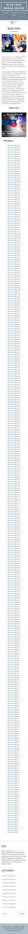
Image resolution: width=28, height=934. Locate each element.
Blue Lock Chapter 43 (13, 753)
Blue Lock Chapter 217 (14, 423)
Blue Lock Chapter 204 (14, 447)
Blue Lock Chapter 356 (14, 149)
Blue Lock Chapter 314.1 (14, 238)
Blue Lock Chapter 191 (14, 472)
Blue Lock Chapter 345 (14, 171)
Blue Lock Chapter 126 (14, 593)
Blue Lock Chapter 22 (13, 793)
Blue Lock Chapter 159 (14, 531)
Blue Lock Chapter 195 (14, 464)
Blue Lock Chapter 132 (14, 582)
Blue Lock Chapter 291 (14, 283)
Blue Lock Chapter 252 (14, 358)
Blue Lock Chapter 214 (14, 429)
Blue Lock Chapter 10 (13, 815)
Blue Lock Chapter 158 (14, 533)
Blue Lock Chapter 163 (14, 524)
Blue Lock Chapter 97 (13, 647)
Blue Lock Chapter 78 (13, 683)
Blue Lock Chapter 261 (14, 341)
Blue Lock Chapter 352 (14, 156)
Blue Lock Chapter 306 (14, 255)
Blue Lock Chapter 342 (14, 177)
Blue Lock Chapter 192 (14, 470)
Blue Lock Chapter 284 (14, 298)
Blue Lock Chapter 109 (14, 625)
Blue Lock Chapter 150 (14, 548)
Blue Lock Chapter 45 (13, 750)
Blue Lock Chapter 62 (13, 716)
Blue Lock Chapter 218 (14, 421)
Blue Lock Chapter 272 (14, 320)
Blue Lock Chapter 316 (14, 233)
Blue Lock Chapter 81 (13, 677)
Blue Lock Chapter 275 (14, 315)
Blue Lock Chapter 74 (13, 692)
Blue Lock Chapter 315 (14, 235)
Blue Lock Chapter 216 (14, 425)
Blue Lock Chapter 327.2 (14, 208)
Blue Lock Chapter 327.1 (14, 210)
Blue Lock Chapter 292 (14, 281)
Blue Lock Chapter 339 (14, 186)
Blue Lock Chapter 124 (14, 597)
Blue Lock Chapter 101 (14, 640)
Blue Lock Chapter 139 (14, 569)
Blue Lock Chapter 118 (14, 608)
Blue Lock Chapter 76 (13, 688)
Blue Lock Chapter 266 (14, 332)
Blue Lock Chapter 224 (14, 410)
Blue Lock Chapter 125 (14, 595)
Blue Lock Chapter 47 (13, 746)
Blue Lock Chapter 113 (14, 617)
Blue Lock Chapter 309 (14, 249)
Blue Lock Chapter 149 (14, 550)
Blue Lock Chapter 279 (14, 307)
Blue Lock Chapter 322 (14, 221)
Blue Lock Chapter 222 (14, 414)
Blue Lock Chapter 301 (14, 264)
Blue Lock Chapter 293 (14, 279)
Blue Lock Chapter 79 (13, 681)
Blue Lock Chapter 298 (14, 270)
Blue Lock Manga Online (14, 6)
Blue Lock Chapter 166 (14, 518)
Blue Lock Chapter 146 (14, 556)
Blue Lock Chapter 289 (14, 287)
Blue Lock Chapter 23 (13, 791)
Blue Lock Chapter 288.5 (14, 289)
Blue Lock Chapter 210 (14, 436)
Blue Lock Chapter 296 (14, 274)
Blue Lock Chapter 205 (14, 445)
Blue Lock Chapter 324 (14, 218)
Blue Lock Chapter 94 (13, 653)
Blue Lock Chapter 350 (14, 160)
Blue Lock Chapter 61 (13, 718)
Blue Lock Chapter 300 (14, 266)
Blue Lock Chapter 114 (14, 615)
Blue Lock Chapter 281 (14, 304)
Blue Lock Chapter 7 (13, 821)
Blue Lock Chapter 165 (14, 520)
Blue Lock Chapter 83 (13, 673)
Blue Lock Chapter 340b (14, 182)
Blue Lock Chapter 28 (13, 781)
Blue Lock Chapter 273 (14, 319)
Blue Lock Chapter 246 (14, 369)
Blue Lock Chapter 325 (14, 216)
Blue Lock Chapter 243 (14, 375)
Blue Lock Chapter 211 (14, 434)
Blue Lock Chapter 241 (14, 378)
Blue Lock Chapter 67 (13, 707)
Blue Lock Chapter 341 (14, 179)
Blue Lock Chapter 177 (14, 498)
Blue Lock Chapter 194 (14, 466)
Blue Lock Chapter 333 (14, 197)
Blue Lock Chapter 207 (14, 442)
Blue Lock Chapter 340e (14, 180)
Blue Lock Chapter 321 (14, 223)
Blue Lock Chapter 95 (13, 651)
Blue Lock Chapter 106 (14, 630)
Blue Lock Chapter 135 (14, 576)
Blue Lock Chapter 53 (13, 735)
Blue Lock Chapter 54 (13, 733)
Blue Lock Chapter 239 (14, 382)
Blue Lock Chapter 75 (13, 690)
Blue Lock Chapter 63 (13, 714)
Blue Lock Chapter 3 (13, 828)
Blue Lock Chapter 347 (14, 166)
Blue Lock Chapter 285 (14, 296)
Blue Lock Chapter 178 (14, 496)
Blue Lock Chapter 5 (13, 824)
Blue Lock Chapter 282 (14, 302)
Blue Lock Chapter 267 (14, 330)
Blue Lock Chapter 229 (14, 401)
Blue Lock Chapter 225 (14, 408)
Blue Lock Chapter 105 (14, 632)
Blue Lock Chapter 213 (14, 431)
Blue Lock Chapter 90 (13, 660)
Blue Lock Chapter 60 (13, 720)
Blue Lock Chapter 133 (14, 580)
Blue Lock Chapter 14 (13, 808)
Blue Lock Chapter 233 (14, 393)
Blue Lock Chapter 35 (13, 768)
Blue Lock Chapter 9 (13, 817)
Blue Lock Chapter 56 (13, 729)
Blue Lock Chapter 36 (13, 766)
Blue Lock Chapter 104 (14, 634)
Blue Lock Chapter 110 (14, 623)
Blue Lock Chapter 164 (14, 522)
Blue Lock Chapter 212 (14, 432)
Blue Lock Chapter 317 (14, 231)
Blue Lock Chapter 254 (14, 354)
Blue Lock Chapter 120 (14, 604)
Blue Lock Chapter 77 (13, 684)
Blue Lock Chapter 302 (14, 263)
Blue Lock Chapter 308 (14, 251)
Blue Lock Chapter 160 (14, 529)
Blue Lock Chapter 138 (14, 571)
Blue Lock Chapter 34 (13, 770)
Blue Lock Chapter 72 (13, 696)
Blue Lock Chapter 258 (14, 347)
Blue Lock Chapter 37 (13, 765)
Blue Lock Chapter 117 (14, 610)
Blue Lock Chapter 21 (13, 794)
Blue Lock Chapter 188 (14, 477)
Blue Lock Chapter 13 (13, 809)
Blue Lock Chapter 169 (14, 513)
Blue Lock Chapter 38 (13, 763)
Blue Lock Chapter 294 (14, 277)
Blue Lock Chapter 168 (14, 515)
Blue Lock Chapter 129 (14, 587)
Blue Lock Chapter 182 (14, 488)
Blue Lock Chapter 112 (14, 619)
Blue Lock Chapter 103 (14, 636)
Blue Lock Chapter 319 (14, 227)
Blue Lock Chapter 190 (14, 473)
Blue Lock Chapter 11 (13, 813)
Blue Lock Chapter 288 (14, 291)
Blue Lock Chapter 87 (13, 666)
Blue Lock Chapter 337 (14, 190)
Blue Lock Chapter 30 (13, 778)
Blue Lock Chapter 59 (13, 722)
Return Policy (17, 930)
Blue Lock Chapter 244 (14, 373)
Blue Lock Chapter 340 (14, 184)
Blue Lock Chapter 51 (13, 739)
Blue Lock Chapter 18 (13, 800)
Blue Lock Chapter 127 (14, 591)
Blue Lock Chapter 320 (14, 225)
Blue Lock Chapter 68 (13, 705)
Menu (15, 22)
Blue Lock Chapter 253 (14, 356)
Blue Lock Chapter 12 (13, 811)
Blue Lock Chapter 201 (14, 453)
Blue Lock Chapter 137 (14, 572)
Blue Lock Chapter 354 (14, 152)
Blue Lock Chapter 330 (14, 203)
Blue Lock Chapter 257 (14, 348)
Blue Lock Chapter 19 (13, 798)
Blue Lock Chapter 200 (14, 455)
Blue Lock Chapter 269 (14, 326)
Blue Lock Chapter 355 (14, 151)
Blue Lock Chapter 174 (14, 503)
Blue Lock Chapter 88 (13, 664)
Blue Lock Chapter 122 (14, 600)
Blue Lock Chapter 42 (13, 755)
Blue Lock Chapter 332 (14, 199)
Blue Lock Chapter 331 (14, 201)
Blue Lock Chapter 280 (14, 305)
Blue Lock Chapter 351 (14, 158)
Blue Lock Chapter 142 (14, 563)
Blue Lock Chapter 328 (14, 207)
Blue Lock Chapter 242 (14, 376)
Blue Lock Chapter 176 (14, 500)
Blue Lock (4, 57)
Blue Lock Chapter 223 (14, 412)
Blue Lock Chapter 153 (14, 543)
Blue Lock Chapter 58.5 (14, 725)
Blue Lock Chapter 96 (13, 649)
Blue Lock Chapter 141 (14, 565)
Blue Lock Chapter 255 (14, 352)
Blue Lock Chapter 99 (13, 643)
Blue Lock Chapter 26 (13, 785)
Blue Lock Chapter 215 (14, 427)
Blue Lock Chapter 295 (14, 276)
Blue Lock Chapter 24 (13, 789)
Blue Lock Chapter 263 (14, 337)
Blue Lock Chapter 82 (13, 675)
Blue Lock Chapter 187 (14, 479)
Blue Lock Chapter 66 (13, 709)
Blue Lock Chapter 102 (14, 638)
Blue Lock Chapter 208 (14, 440)
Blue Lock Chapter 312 (14, 244)
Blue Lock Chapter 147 (14, 554)
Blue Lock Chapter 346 (14, 167)
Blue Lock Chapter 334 (14, 195)
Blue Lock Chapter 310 (14, 248)
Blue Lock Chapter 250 (14, 361)
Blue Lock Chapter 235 (14, 389)
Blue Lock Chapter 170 (14, 511)
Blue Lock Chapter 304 (14, 259)
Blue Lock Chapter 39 (13, 761)
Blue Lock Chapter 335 (14, 193)
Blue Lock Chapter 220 (14, 417)
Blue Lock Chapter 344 (14, 173)
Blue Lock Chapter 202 (14, 451)
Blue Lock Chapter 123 (14, 599)
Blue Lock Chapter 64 (13, 712)
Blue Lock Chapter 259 (14, 345)
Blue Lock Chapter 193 (14, 468)
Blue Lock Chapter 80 (13, 679)
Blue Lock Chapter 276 (14, 313)
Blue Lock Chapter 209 (14, 438)
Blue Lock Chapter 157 (14, 535)
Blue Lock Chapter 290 (14, 285)
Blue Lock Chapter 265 (14, 333)
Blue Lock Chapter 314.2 (14, 236)
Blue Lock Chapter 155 (14, 539)
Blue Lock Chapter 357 (14, 147)
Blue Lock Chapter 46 (13, 748)
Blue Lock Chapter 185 (14, 483)
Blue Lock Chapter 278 (14, 309)
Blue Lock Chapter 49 (13, 742)
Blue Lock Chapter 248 (14, 365)
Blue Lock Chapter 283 (14, 300)
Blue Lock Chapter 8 (13, 819)
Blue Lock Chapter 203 (14, 449)
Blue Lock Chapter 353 (14, 154)
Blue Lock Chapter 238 (14, 384)
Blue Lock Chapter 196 (14, 462)
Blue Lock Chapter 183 (14, 487)
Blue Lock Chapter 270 (14, 324)
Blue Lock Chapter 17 (13, 802)
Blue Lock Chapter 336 (14, 192)
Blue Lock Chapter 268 (14, 328)
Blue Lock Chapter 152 (14, 544)
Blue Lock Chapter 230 (14, 399)
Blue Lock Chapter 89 (13, 662)
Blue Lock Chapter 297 (14, 272)
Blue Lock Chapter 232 (14, 395)
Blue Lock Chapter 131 (14, 584)
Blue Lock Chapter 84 (13, 671)
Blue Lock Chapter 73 (13, 694)
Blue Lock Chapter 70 (13, 701)
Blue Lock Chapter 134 (14, 578)
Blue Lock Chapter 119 (14, 606)
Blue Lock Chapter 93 (13, 655)
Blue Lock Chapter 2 (13, 830)
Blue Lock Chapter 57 (13, 727)
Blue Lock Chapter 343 (14, 175)
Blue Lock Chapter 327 (14, 212)
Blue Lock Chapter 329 (14, 205)
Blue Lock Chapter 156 (14, 537)
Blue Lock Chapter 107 (14, 628)
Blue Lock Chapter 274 (14, 317)
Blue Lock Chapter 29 (13, 780)
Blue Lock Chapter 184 (14, 485)
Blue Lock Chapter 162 (14, 526)
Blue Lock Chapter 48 (13, 744)
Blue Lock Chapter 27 (13, 783)
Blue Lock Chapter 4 (13, 826)
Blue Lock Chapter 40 (13, 759)
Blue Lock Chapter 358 (14, 145)
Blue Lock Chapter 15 (13, 806)
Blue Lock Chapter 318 (14, 229)
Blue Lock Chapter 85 (13, 669)
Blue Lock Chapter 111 (14, 621)
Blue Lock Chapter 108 (14, 627)
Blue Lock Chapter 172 (14, 507)
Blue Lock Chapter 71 (13, 699)
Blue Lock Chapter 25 (13, 787)
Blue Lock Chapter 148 (14, 552)
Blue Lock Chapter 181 (14, 490)
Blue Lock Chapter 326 (14, 214)
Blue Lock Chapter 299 (14, 268)
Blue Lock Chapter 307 (14, 253)
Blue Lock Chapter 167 (14, 516)
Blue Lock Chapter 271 (14, 322)
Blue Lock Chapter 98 (13, 645)
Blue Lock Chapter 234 (14, 391)
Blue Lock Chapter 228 (14, 403)
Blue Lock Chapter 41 (13, 757)
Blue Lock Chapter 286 (14, 294)
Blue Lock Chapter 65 (13, 711)
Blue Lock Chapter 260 (14, 343)
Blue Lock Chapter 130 (14, 585)
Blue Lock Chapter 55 (13, 731)
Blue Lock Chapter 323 (14, 220)
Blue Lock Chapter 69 (13, 703)
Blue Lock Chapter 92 (13, 656)
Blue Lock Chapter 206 (14, 444)
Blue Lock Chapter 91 (13, 658)
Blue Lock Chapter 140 (14, 567)
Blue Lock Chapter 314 (14, 240)
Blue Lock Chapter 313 (14, 242)
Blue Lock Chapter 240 (14, 380)
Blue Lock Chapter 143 (14, 561)
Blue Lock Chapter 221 (14, 416)
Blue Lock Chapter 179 (14, 494)
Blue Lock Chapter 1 (13, 832)
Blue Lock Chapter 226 (14, 406)
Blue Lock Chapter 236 (14, 388)
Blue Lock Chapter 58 (13, 724)
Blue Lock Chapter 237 (14, 386)
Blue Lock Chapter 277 (14, 311)
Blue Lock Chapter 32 (13, 774)
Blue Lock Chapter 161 (14, 528)
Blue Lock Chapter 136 (14, 574)
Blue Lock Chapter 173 (14, 505)
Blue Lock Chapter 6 (13, 822)
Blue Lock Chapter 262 (14, 339)
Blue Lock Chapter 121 (14, 602)
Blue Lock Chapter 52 (13, 737)
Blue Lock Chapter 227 (14, 404)
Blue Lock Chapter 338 (14, 188)
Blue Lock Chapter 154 (14, 541)
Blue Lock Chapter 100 (14, 641)
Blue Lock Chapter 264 (14, 335)
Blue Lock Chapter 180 (14, 492)
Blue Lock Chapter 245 (14, 371)
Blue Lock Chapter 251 (14, 360)
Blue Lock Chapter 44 (13, 752)
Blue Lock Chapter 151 (14, 546)
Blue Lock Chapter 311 (14, 246)
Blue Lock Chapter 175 (14, 501)
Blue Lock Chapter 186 (14, 481)
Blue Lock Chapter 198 (14, 459)
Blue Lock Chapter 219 (14, 419)
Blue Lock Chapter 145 (14, 557)
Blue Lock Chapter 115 (14, 613)
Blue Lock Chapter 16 (13, 804)
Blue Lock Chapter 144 (14, 559)
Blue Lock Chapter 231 (14, 397)
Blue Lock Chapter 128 (14, 589)
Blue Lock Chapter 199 (14, 457)
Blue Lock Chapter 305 (14, 257)
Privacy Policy (14, 928)
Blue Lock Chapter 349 (14, 162)
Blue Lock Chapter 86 (13, 668)
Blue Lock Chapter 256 (14, 350)
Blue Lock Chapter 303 (14, 261)
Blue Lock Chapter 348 (14, 164)
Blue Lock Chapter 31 (13, 776)
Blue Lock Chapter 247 (14, 367)
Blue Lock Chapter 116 (14, 612)
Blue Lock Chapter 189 (14, 475)
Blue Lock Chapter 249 (14, 363)
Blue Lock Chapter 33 (13, 772)
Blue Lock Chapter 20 (13, 796)
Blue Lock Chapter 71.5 (14, 697)
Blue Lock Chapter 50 (13, 740)
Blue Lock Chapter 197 (14, 460)
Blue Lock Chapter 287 (14, 292)
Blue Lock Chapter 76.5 (14, 686)
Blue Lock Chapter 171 (14, 509)
